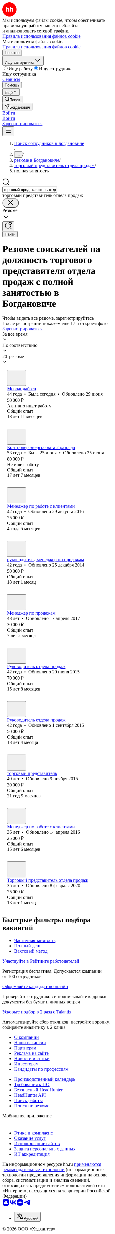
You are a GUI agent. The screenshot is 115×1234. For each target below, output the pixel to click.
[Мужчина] (16, 549)
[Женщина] (16, 378)
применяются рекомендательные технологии (51, 1167)
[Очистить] (10, 203)
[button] (8, 112)
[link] (12, 99)
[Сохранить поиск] (8, 226)
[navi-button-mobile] (8, 131)
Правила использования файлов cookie (41, 46)
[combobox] (29, 190)
